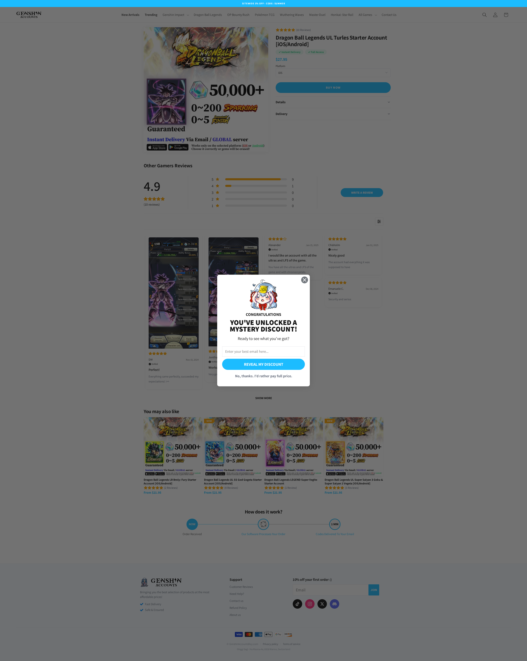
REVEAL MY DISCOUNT (263, 364)
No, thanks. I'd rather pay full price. (263, 376)
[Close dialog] (304, 280)
